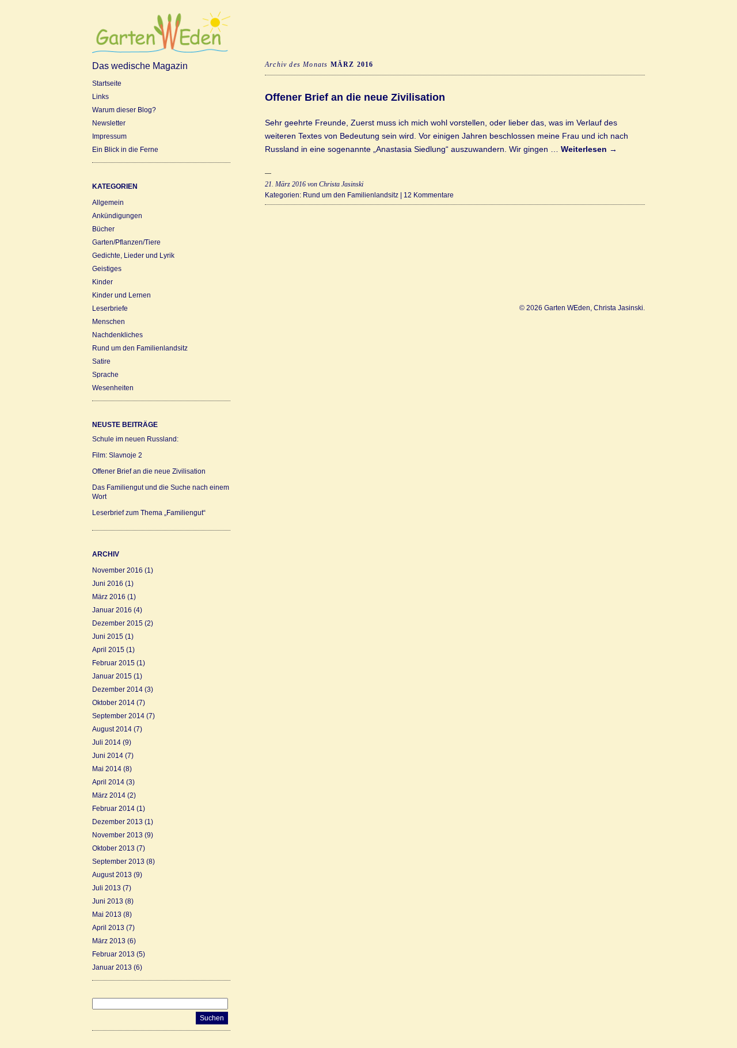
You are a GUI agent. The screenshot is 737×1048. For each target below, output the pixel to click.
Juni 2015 (107, 636)
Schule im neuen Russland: (135, 439)
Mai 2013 (106, 914)
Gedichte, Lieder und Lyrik (133, 255)
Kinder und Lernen (121, 295)
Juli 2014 (106, 742)
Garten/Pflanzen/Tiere (126, 242)
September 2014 (118, 716)
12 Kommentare (429, 195)
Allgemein (108, 203)
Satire (101, 361)
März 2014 (109, 795)
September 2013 (118, 862)
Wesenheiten (113, 388)
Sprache (105, 375)
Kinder (102, 282)
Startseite (106, 83)
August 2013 (112, 875)
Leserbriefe (110, 308)
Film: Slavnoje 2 (117, 455)
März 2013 (109, 941)
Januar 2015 (112, 676)
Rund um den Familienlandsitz (140, 348)
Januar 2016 (112, 610)
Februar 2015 (113, 663)
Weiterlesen (589, 149)
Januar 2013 (112, 967)
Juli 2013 (106, 888)
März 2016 (109, 597)
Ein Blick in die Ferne (125, 150)
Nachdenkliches (117, 335)
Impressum (109, 136)
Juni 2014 (107, 756)
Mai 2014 (106, 769)
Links (100, 97)
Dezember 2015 (117, 623)
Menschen (108, 322)
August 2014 (112, 729)
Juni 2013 (107, 901)
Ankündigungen (117, 216)
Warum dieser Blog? (124, 110)
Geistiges (106, 269)
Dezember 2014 (117, 689)
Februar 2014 (113, 809)
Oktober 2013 (113, 848)
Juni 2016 (107, 584)
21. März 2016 (285, 184)
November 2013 (117, 835)
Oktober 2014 (113, 703)
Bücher (103, 229)
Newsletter (109, 123)
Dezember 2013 (117, 822)
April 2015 (108, 650)
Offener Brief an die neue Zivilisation (149, 471)
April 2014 (108, 782)
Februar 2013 (113, 954)
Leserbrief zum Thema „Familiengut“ (149, 513)
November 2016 (117, 570)
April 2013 (108, 928)
